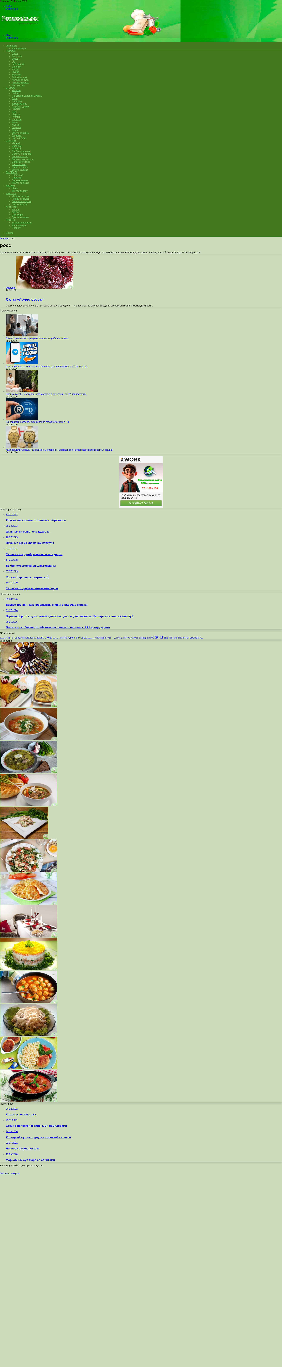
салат (157, 637)
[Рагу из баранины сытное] (28, 805)
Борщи (15, 59)
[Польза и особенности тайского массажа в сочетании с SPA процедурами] (22, 391)
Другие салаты (20, 170)
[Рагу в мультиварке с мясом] (28, 904)
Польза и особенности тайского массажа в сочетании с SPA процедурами (46, 394)
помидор (142, 638)
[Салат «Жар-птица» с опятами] (28, 1035)
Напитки (11, 206)
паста (131, 638)
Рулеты (16, 117)
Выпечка (11, 172)
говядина (9, 638)
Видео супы (18, 85)
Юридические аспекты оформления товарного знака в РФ (37, 422)
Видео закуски (19, 204)
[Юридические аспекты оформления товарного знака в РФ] (22, 419)
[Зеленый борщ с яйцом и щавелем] (28, 772)
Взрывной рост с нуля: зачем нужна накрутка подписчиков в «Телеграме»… (47, 366)
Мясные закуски (20, 196)
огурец (119, 638)
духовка (23, 638)
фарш (179, 638)
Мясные (16, 90)
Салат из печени (21, 162)
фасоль (186, 638)
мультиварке (100, 638)
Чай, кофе (17, 214)
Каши (15, 122)
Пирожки (16, 177)
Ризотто (16, 109)
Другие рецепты (20, 82)
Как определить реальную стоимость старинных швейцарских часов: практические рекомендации (59, 450)
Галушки (16, 127)
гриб (16, 637)
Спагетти (17, 119)
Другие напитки (20, 217)
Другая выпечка (20, 183)
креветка (63, 638)
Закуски (11, 193)
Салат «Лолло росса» (24, 299)
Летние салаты (20, 156)
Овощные (17, 101)
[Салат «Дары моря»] (24, 838)
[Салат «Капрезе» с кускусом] (28, 871)
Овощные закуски (21, 201)
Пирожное (17, 175)
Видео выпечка (20, 180)
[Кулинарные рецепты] (19, 30)
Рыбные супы (19, 77)
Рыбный (16, 148)
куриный (73, 637)
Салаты (11, 140)
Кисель (15, 209)
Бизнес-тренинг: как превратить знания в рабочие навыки (37, 338)
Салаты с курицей (21, 154)
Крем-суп (17, 56)
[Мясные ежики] (28, 1002)
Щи (13, 61)
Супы (15, 53)
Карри (15, 130)
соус (175, 638)
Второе (10, 88)
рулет (149, 638)
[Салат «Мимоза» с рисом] (28, 969)
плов (136, 638)
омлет (124, 638)
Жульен (16, 125)
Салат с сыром (20, 167)
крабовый (55, 638)
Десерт (10, 185)
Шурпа (15, 72)
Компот (16, 212)
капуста (31, 637)
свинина (168, 638)
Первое (10, 51)
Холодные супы (20, 80)
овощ (114, 638)
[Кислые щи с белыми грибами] (28, 739)
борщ (2, 638)
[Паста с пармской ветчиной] (28, 1101)
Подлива (16, 135)
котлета (46, 637)
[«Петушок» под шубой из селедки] (28, 673)
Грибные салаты (21, 151)
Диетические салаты (23, 159)
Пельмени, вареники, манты (27, 96)
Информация (19, 48)
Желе (15, 188)
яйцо (201, 638)
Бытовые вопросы (22, 222)
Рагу (14, 111)
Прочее (11, 220)
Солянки (16, 66)
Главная (4, 238)
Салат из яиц (19, 164)
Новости (16, 228)
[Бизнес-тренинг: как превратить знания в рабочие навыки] (22, 335)
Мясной (16, 143)
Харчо (15, 69)
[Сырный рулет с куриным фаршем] (28, 706)
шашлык (194, 638)
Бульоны (16, 74)
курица (82, 637)
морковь (90, 638)
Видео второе (19, 138)
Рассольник (18, 64)
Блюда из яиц (19, 103)
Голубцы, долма (20, 106)
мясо (109, 638)
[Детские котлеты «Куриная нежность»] (28, 1068)
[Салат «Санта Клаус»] (28, 936)
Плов (14, 98)
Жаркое (16, 114)
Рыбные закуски (21, 199)
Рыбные (16, 93)
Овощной (17, 146)
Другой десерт (19, 191)
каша (38, 638)
